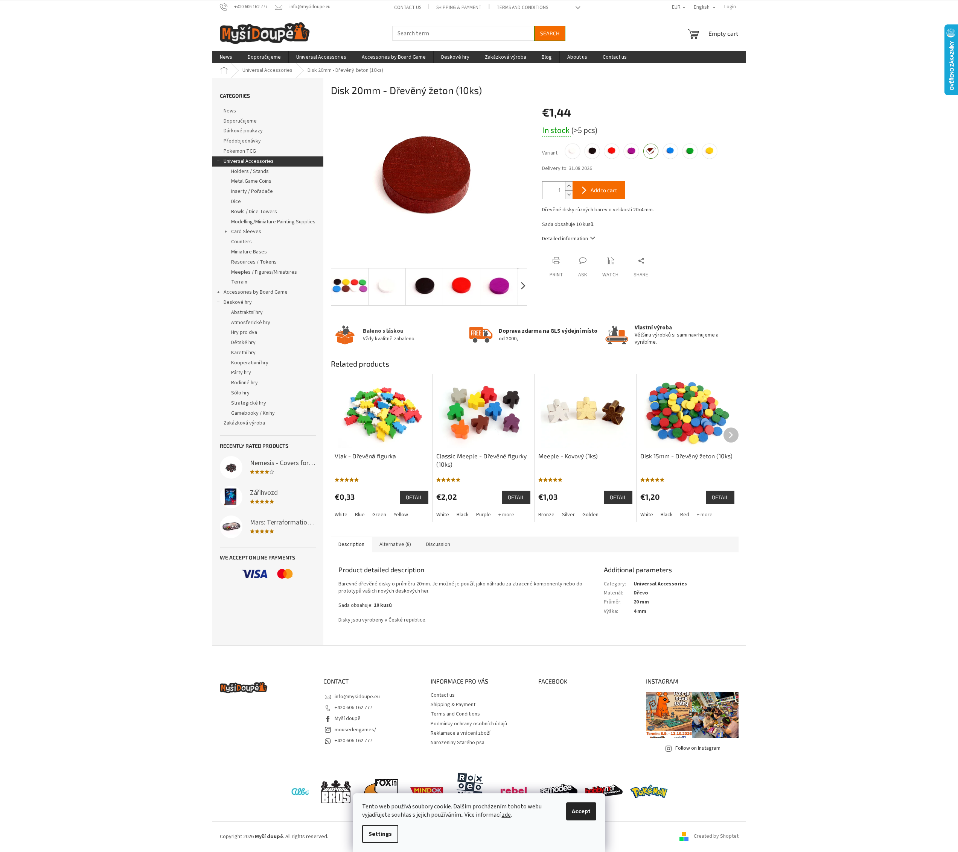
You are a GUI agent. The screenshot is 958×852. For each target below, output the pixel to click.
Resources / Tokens (254, 262)
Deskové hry (238, 302)
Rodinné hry (244, 383)
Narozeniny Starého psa (457, 742)
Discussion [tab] (438, 544)
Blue (360, 514)
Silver (568, 514)
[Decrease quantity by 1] (569, 194)
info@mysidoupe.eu (357, 696)
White (341, 514)
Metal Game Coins (251, 181)
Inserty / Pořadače (252, 191)
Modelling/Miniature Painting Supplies (273, 222)
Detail (414, 497)
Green (379, 514)
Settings (380, 834)
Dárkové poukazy (243, 131)
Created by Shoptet (716, 836)
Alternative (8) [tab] (395, 544)
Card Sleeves (246, 231)
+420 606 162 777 (353, 707)
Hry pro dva (244, 332)
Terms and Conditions (522, 7)
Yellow (401, 514)
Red (684, 514)
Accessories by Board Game (256, 292)
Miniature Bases (249, 252)
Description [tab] (351, 544)
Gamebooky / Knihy (253, 413)
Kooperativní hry (249, 363)
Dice (236, 201)
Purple (483, 514)
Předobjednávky (242, 141)
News (230, 111)
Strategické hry (248, 403)
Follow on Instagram (697, 748)
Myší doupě (348, 718)
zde (506, 815)
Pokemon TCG (240, 151)
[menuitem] (226, 57)
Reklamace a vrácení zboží (460, 733)
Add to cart (604, 190)
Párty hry (241, 372)
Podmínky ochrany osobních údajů (469, 724)
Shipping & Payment (458, 7)
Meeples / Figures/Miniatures (264, 272)
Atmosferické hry (250, 322)
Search (549, 33)
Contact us (407, 7)
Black (463, 514)
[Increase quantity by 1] (569, 186)
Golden (590, 514)
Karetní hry (243, 352)
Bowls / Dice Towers (254, 211)
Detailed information (565, 239)
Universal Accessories (249, 161)
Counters (241, 242)
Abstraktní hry (247, 312)
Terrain (239, 282)
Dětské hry (243, 342)
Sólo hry (240, 393)
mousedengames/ (355, 730)
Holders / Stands (250, 171)
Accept (581, 811)
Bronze (546, 514)
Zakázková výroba (244, 423)
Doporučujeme (240, 121)
